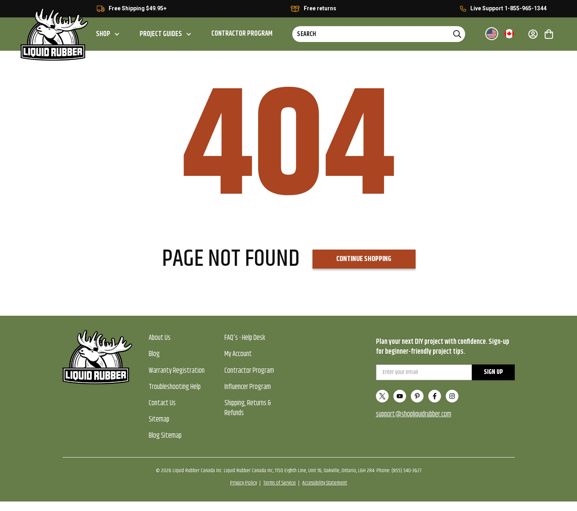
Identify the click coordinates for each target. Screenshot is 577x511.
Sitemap (159, 419)
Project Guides (161, 34)
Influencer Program (247, 387)
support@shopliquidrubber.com (413, 414)
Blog (154, 354)
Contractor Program (241, 33)
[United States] (491, 33)
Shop (103, 34)
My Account (238, 354)
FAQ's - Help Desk (244, 337)
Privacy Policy (243, 483)
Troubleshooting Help (175, 387)
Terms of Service (279, 483)
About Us (160, 337)
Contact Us (162, 403)
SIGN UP (493, 372)
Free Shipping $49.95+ (138, 8)
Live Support (486, 8)
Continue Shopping (363, 259)
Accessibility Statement (324, 483)
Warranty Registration (177, 370)
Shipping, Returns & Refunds (247, 408)
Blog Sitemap (165, 435)
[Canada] (509, 33)
